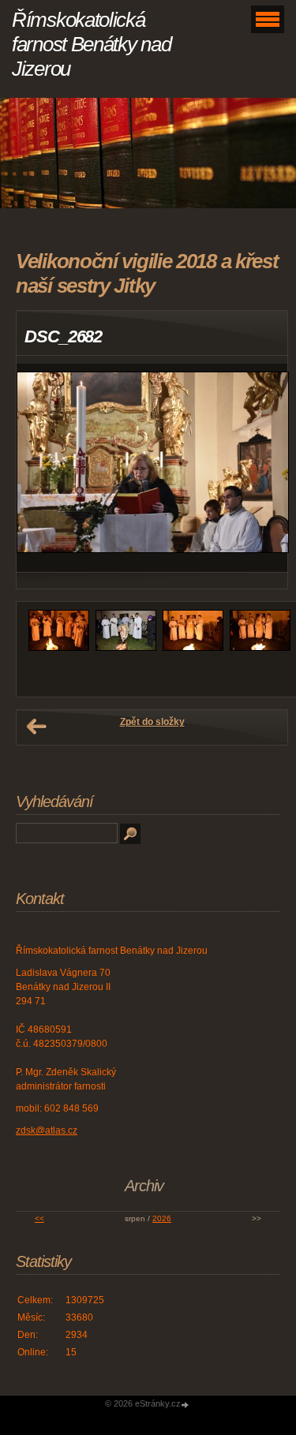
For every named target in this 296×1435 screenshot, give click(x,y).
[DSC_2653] (260, 647)
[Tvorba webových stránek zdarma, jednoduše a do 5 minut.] (186, 1404)
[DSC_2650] (193, 647)
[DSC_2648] (126, 647)
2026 (161, 1218)
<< (39, 1218)
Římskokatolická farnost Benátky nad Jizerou (91, 44)
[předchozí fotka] (42, 468)
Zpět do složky (152, 721)
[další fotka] (261, 468)
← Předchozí (36, 726)
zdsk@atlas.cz (46, 1130)
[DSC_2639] (58, 647)
